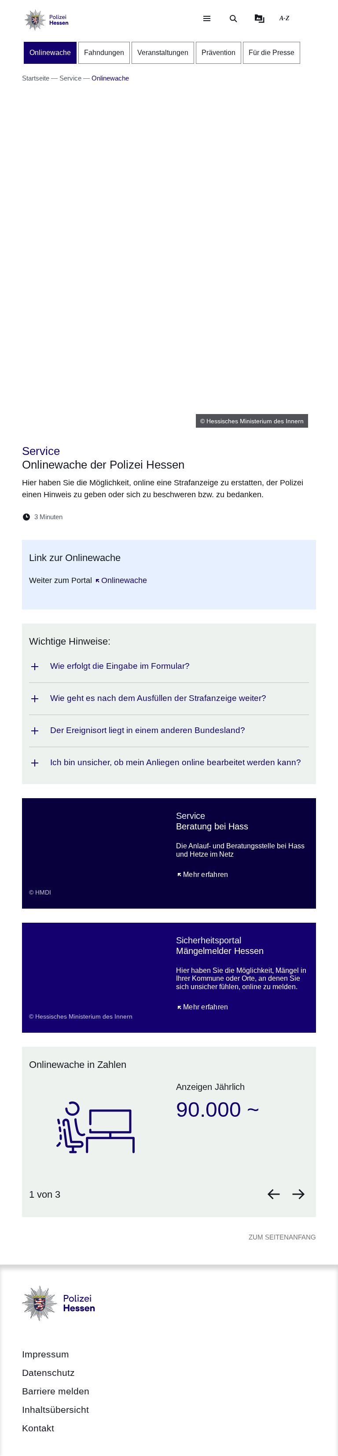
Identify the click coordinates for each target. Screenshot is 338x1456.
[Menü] (207, 18)
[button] (273, 1194)
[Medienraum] (259, 18)
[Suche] (233, 18)
